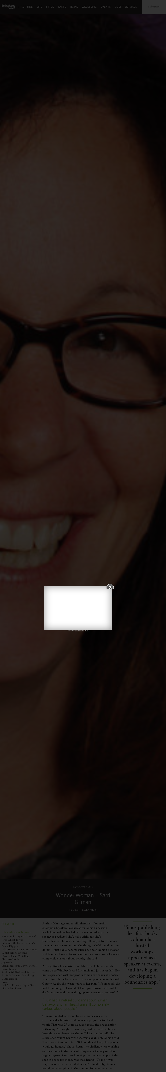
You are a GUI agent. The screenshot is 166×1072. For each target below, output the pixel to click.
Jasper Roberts (79, 630)
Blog (86, 630)
